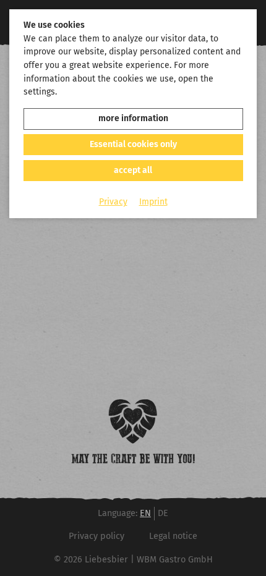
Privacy (113, 202)
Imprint (153, 202)
